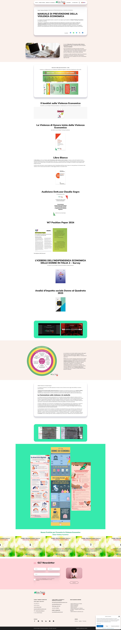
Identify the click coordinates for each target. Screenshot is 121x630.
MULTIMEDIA (69, 2)
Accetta (100, 626)
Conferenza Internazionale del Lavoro (70, 404)
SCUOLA (36, 2)
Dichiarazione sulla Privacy (110, 628)
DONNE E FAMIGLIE (42, 2)
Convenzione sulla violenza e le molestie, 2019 (48, 405)
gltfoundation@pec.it (40, 610)
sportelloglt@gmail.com (56, 604)
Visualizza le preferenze (115, 626)
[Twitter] (79, 32)
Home (39, 10)
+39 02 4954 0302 (37, 607)
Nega (107, 626)
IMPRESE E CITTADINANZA (50, 2)
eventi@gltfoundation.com (57, 612)
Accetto (49, 326)
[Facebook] (70, 32)
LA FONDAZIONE (75, 2)
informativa (44, 578)
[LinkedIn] (82, 32)
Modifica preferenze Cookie (81, 628)
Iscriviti (74, 582)
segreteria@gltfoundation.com (40, 609)
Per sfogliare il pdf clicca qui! (39, 253)
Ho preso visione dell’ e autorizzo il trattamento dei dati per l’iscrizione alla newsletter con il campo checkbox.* (45, 579)
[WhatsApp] (73, 32)
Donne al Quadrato (68, 46)
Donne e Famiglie (44, 10)
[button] (119, 616)
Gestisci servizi (99, 623)
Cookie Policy (104, 628)
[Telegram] (76, 32)
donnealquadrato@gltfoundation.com (59, 602)
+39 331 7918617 (55, 608)
